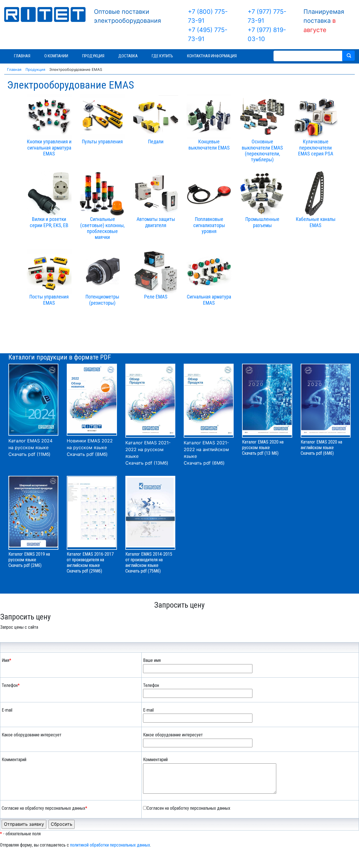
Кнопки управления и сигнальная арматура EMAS (49, 148)
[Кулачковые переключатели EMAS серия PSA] (315, 116)
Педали (156, 142)
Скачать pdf (77, 571)
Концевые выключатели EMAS (209, 145)
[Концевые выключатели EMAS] (209, 116)
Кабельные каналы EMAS (315, 222)
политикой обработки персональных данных (110, 845)
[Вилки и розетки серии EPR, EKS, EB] (49, 193)
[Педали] (155, 116)
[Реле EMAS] (155, 271)
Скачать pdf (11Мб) (29, 454)
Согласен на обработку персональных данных (188, 808)
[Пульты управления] (102, 116)
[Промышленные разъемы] (262, 193)
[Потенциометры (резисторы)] (102, 271)
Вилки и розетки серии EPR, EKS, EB (49, 222)
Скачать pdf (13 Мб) (260, 453)
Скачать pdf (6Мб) (204, 463)
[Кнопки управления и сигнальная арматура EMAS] (49, 116)
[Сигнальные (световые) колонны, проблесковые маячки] (102, 193)
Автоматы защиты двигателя (156, 222)
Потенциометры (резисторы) (102, 300)
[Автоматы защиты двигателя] (155, 193)
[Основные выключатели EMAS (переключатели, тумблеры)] (262, 116)
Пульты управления (102, 142)
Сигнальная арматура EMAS (209, 300)
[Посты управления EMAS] (49, 271)
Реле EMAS (155, 297)
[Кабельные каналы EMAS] (315, 193)
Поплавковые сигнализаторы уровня (209, 225)
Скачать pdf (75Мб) (143, 571)
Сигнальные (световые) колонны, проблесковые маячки (102, 228)
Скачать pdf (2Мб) (25, 565)
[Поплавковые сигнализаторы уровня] (209, 193)
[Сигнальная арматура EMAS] (209, 271)
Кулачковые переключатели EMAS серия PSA (315, 148)
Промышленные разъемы (262, 222)
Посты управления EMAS (49, 300)
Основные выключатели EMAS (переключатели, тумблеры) (262, 151)
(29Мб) (95, 571)
